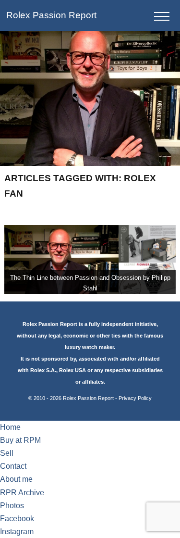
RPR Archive (22, 492)
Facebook (17, 518)
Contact (13, 466)
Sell (6, 453)
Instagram (17, 531)
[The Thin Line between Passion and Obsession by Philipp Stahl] (89, 259)
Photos (12, 505)
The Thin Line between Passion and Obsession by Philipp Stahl (90, 283)
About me (16, 479)
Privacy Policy (135, 398)
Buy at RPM (20, 440)
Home (10, 427)
